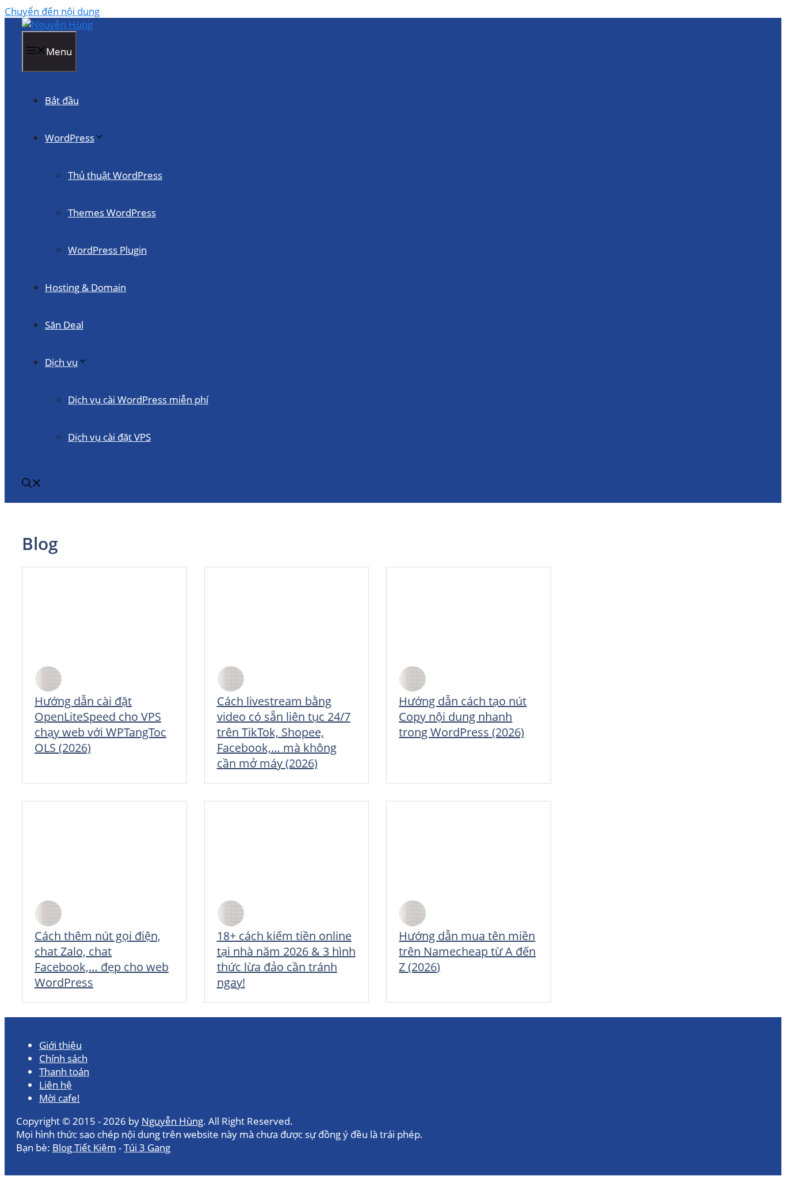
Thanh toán (64, 1071)
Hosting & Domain (85, 287)
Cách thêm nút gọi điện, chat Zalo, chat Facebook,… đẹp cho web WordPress (102, 959)
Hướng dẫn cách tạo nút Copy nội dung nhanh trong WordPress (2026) (462, 716)
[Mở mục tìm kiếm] (31, 484)
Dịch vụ (61, 362)
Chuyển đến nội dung (52, 11)
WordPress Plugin (107, 250)
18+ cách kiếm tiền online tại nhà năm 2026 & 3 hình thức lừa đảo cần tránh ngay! (286, 959)
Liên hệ (55, 1084)
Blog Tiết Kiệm (84, 1147)
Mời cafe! (59, 1098)
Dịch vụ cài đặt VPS (109, 437)
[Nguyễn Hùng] (57, 24)
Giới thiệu (60, 1045)
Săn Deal (64, 324)
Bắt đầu (62, 100)
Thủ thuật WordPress (115, 175)
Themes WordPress (112, 212)
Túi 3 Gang (147, 1147)
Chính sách (63, 1058)
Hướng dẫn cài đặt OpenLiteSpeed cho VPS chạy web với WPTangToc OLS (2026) (100, 724)
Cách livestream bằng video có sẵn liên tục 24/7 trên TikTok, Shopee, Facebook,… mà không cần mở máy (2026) (283, 732)
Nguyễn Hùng (172, 1121)
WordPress (69, 137)
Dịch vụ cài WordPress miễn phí (138, 399)
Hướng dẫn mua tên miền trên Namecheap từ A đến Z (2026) (467, 951)
